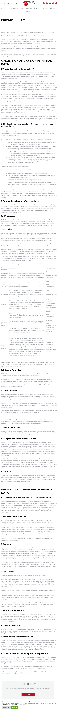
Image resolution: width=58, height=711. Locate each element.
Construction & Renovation (17, 8)
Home (2, 8)
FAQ (51, 8)
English (28, 11)
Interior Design (44, 8)
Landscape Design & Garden (32, 8)
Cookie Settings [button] (6, 707)
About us (7, 8)
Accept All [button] (14, 707)
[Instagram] (56, 3)
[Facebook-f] (44, 3)
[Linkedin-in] (53, 3)
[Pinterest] (50, 3)
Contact (55, 8)
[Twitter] (47, 3)
